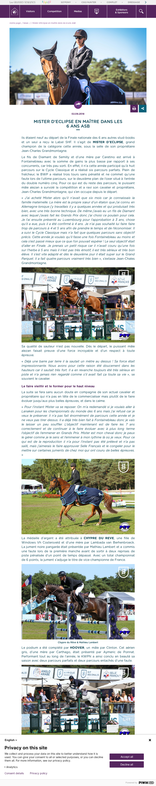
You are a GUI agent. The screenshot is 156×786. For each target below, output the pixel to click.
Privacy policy (38, 773)
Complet (112, 2)
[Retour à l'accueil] (15, 11)
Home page (15, 23)
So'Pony (66, 2)
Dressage (134, 2)
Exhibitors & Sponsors (121, 11)
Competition (54, 11)
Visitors (30, 11)
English (10, 740)
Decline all (126, 764)
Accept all (127, 756)
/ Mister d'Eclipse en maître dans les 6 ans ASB (53, 23)
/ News (25, 23)
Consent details (14, 773)
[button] (30, 11)
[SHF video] (97, 11)
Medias (78, 11)
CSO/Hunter (88, 2)
